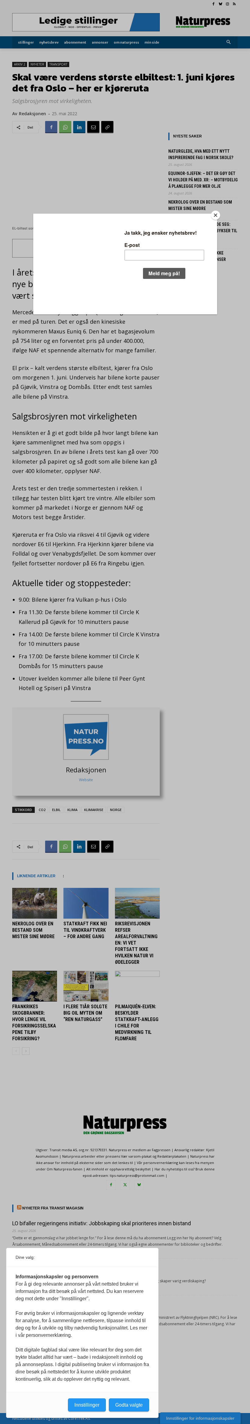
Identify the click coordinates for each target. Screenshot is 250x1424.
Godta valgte (129, 1405)
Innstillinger (86, 1405)
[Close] (215, 215)
